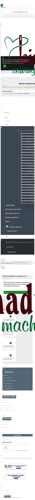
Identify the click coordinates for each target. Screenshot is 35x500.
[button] (11, 316)
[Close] (3, 22)
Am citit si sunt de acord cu (17, 93)
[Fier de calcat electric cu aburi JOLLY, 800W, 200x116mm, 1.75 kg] (6, 353)
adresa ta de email (6, 442)
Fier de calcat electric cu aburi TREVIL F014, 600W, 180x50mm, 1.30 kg (9, 346)
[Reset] (2, 5)
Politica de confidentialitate (17, 63)
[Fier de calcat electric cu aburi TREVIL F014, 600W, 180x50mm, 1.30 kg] (6, 341)
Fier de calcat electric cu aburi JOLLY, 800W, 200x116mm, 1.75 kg (8, 359)
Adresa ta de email (7, 91)
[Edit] (1, 25)
